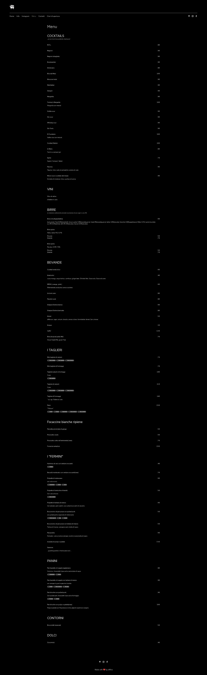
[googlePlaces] (189, 16)
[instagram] (192, 16)
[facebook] (196, 16)
